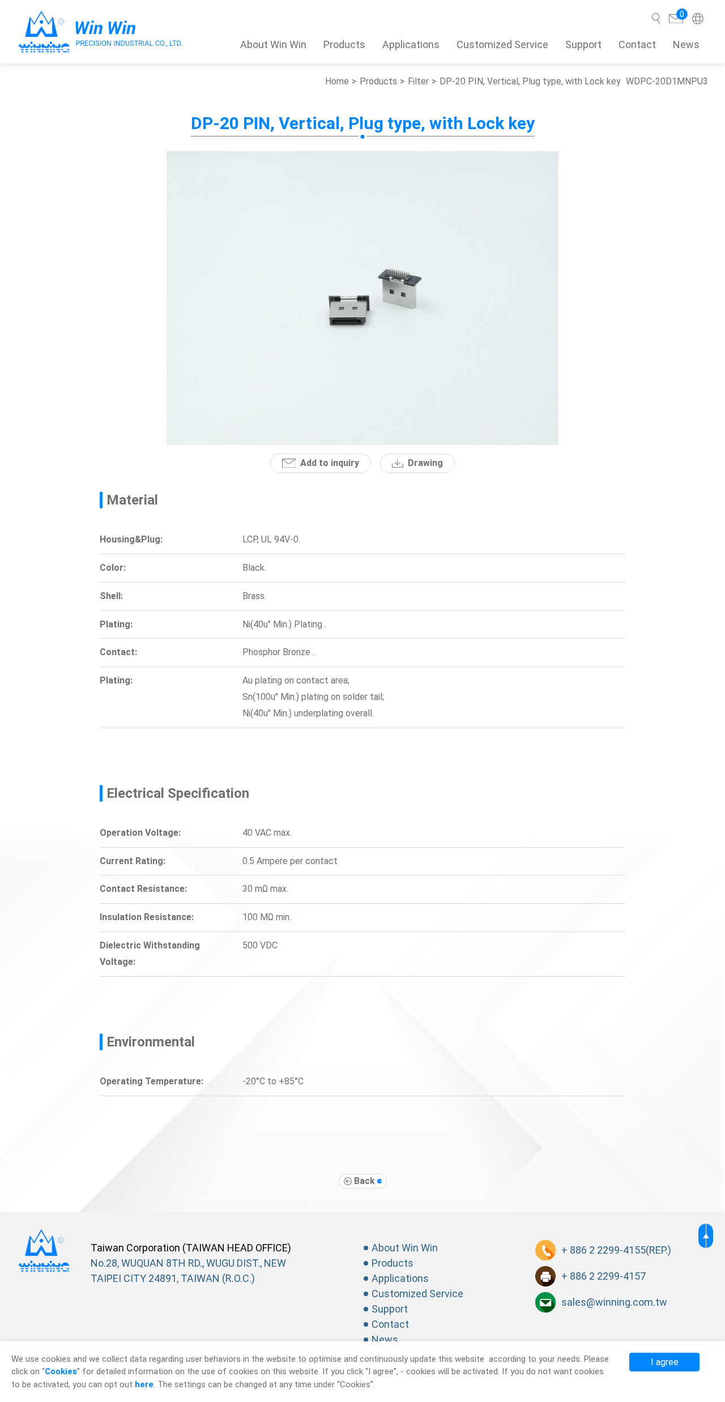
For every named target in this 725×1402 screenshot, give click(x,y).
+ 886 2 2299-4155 (603, 1250)
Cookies (61, 1371)
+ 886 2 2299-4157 (603, 1276)
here (144, 1384)
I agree (665, 1362)
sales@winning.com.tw (614, 1302)
